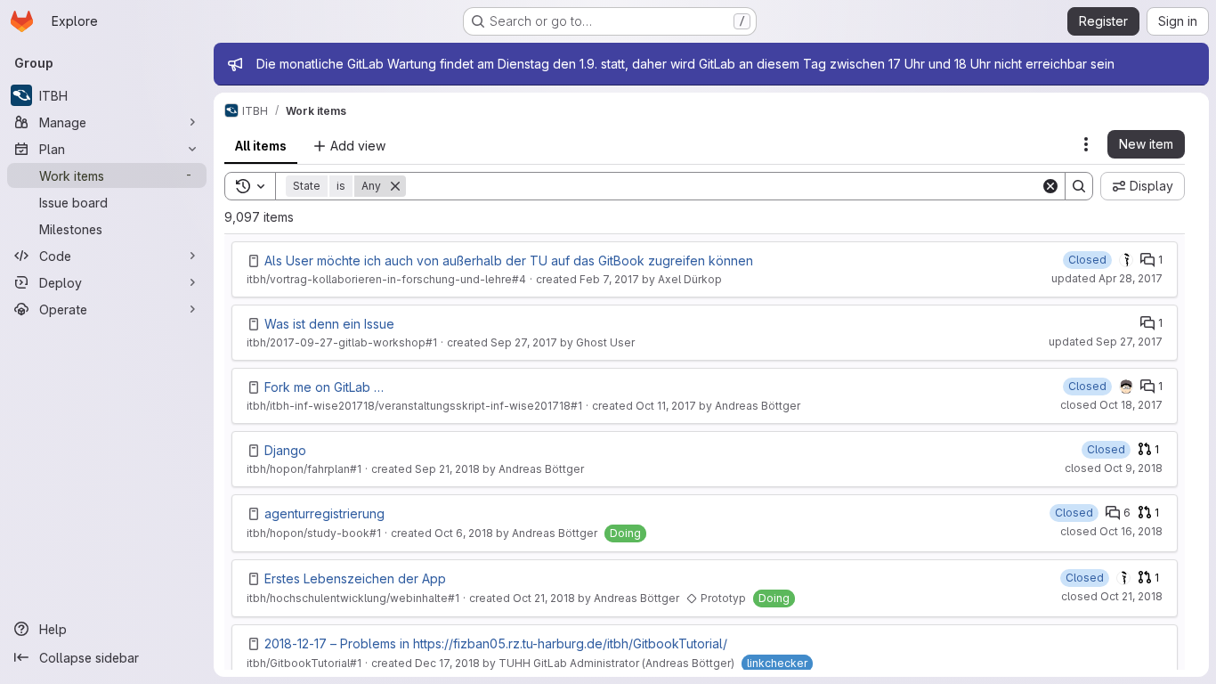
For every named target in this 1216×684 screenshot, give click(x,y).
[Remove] (395, 186)
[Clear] (1050, 186)
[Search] (1079, 186)
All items (261, 145)
